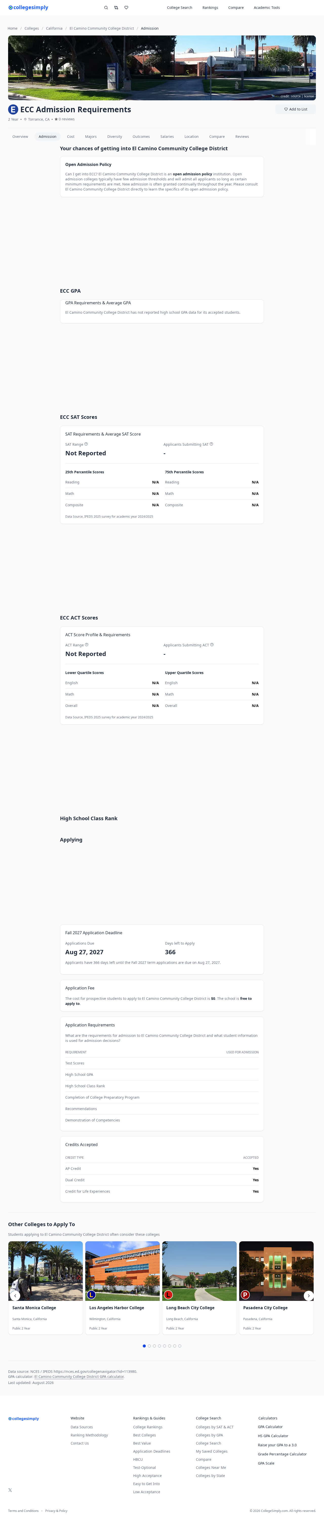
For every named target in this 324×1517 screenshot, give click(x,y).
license (309, 96)
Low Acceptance (146, 1491)
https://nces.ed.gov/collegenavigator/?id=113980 (95, 1371)
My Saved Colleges (212, 1451)
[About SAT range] (86, 444)
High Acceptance (147, 1475)
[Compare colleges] (116, 7)
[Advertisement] (32, 221)
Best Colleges (144, 1435)
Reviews (242, 136)
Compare (236, 7)
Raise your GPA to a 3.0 (277, 1445)
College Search (208, 1443)
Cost (70, 136)
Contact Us (80, 1443)
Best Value (142, 1443)
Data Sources (82, 1427)
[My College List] (126, 7)
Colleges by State (210, 1475)
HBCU (138, 1459)
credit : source (291, 96)
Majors (91, 136)
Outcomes (141, 136)
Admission (47, 136)
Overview (20, 136)
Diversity (114, 136)
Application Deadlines (151, 1451)
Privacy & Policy (56, 1511)
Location (192, 136)
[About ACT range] (86, 644)
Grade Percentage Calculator (282, 1454)
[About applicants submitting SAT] (211, 444)
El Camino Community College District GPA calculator (79, 1376)
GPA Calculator (270, 1426)
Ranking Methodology (89, 1435)
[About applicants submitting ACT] (212, 644)
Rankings (210, 7)
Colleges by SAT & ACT (215, 1427)
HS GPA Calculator (273, 1435)
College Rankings (148, 1427)
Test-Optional (144, 1467)
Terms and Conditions (23, 1511)
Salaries (167, 136)
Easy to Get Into (146, 1483)
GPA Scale (266, 1463)
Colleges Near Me (211, 1467)
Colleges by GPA (209, 1435)
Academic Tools (267, 7)
